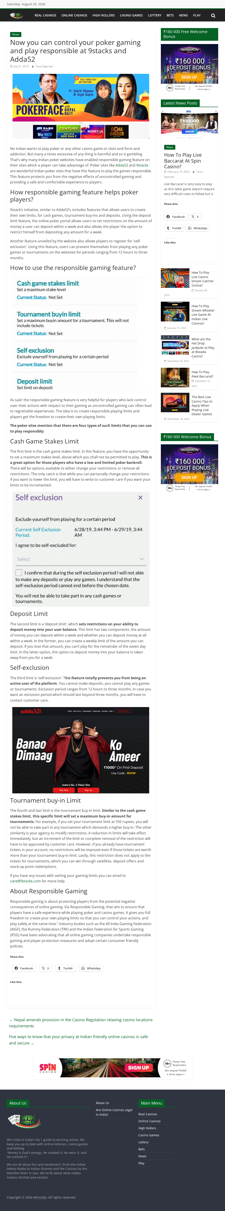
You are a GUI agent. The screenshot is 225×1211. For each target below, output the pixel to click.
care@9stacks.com (25, 881)
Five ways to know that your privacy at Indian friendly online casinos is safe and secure (78, 1040)
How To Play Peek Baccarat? (202, 374)
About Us (102, 1103)
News (183, 15)
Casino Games (131, 15)
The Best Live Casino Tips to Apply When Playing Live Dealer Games (202, 405)
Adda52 (122, 165)
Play (197, 15)
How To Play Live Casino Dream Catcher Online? (203, 278)
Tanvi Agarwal (44, 66)
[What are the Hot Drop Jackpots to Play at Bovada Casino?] (175, 337)
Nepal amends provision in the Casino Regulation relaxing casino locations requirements (81, 1023)
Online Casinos (74, 15)
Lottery (154, 15)
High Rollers (104, 15)
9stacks (142, 165)
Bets (170, 15)
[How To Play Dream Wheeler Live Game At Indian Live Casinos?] (175, 304)
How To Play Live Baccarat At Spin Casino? (183, 160)
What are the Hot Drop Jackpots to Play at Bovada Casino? (203, 347)
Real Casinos (45, 15)
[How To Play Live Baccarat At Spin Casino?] (189, 113)
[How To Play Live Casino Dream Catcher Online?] (175, 270)
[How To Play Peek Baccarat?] (175, 370)
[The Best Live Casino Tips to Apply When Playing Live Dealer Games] (175, 395)
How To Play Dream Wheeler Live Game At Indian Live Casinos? (203, 314)
